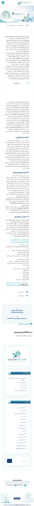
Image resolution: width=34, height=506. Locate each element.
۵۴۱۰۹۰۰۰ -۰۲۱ (23, 285)
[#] (19, 498)
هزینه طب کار (22, 411)
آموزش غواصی (22, 382)
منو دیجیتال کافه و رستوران (20, 390)
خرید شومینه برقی (22, 434)
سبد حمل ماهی (22, 425)
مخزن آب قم (22, 385)
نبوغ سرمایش (22, 422)
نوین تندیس (23, 388)
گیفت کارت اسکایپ (21, 437)
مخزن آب (23, 416)
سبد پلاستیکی (22, 419)
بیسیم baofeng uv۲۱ (20, 448)
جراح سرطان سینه (22, 408)
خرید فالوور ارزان (22, 440)
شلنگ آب (23, 431)
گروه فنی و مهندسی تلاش (10, 504)
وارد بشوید (18, 336)
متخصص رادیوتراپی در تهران (19, 413)
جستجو (9, 461)
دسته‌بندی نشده (21, 292)
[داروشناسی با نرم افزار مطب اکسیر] (24, 3)
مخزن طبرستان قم (21, 428)
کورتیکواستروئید (21, 296)
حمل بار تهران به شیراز (21, 443)
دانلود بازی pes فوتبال (20, 446)
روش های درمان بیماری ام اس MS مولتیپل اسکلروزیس (17, 379)
